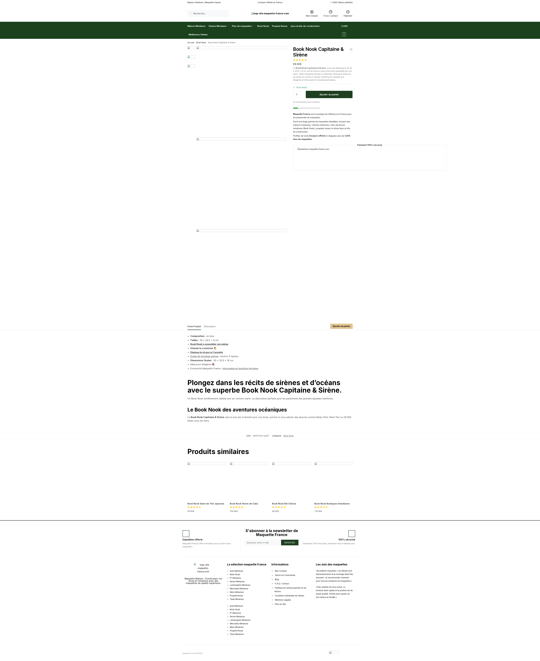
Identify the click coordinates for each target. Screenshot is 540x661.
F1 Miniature (235, 578)
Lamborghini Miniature (240, 585)
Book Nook (201, 42)
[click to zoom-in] (241, 91)
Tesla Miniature (237, 599)
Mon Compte (312, 16)
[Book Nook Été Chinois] (291, 481)
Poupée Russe (236, 595)
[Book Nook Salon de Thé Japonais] (206, 481)
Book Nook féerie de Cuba (244, 503)
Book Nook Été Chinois (284, 503)
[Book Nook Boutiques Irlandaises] (333, 481)
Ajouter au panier (329, 94)
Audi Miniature (236, 571)
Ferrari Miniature (237, 581)
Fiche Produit (194, 326)
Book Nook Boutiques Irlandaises (332, 503)
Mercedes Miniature (239, 588)
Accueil (190, 42)
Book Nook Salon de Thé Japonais (205, 503)
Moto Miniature (237, 592)
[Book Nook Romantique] (351, 49)
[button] (300, 60)
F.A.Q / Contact (331, 16)
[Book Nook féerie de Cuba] (249, 481)
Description (210, 326)
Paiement (348, 16)
